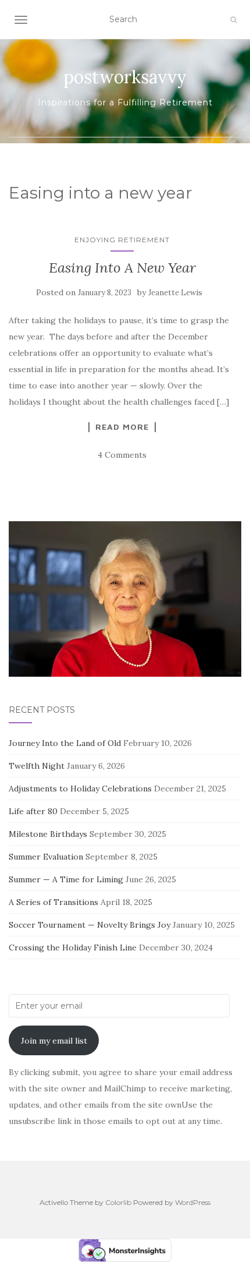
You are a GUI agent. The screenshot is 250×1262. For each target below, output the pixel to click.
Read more (122, 427)
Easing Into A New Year (122, 268)
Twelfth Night (37, 766)
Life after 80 (33, 811)
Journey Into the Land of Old (65, 743)
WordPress (192, 1202)
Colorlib (118, 1202)
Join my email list (54, 1040)
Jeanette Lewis (175, 293)
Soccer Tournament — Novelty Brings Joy (89, 925)
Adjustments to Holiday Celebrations (80, 788)
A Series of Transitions (53, 902)
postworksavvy (125, 77)
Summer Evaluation (46, 856)
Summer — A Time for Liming (66, 879)
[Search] (233, 20)
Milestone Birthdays (48, 834)
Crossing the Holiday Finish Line (73, 947)
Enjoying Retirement (122, 239)
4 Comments (122, 455)
